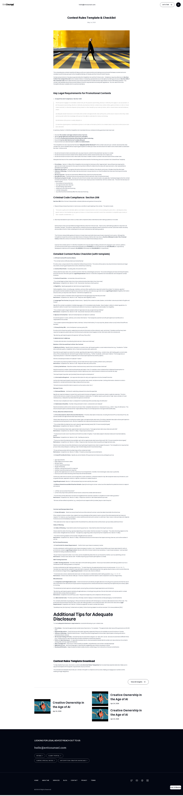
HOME (36, 780)
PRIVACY (84, 780)
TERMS (93, 780)
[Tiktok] (142, 780)
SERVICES (56, 780)
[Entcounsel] (8, 4)
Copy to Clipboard (87, 5)
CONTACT (74, 780)
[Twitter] (131, 780)
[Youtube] (137, 780)
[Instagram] (147, 780)
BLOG (65, 780)
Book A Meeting (175, 787)
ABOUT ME (45, 780)
